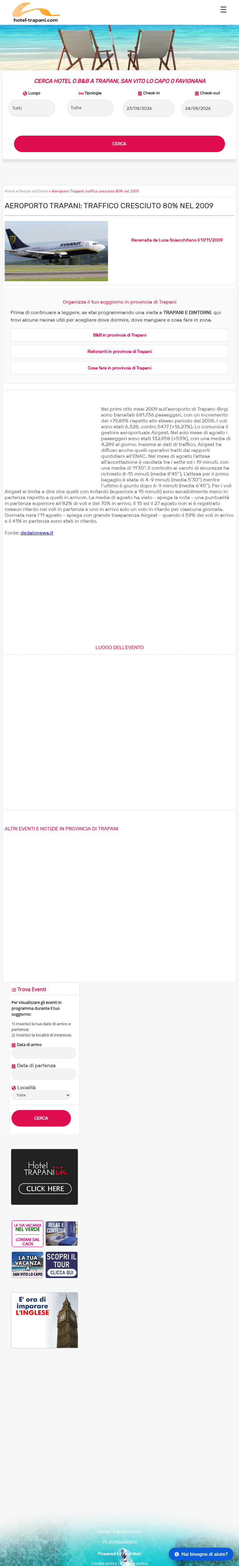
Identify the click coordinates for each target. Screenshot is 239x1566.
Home (10, 191)
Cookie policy (104, 1563)
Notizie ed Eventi (33, 191)
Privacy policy (134, 1563)
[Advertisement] (51, 445)
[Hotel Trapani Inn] (44, 1203)
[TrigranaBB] (28, 1264)
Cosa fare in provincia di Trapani (119, 368)
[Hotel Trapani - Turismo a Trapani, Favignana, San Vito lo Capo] (36, 21)
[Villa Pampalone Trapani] (28, 1233)
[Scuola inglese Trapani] (44, 1347)
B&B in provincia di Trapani (119, 335)
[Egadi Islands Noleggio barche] (61, 1264)
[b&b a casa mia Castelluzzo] (61, 1233)
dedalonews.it (37, 533)
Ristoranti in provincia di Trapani (119, 351)
